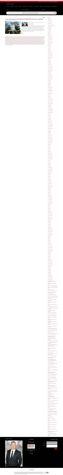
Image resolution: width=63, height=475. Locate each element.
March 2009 (49, 273)
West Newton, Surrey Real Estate (10, 44)
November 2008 (50, 278)
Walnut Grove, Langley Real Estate (34, 43)
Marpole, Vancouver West (51, 366)
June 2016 (49, 161)
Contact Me (36, 6)
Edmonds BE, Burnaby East (15, 39)
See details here (31, 24)
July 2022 (49, 80)
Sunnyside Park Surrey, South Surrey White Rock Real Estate (52, 411)
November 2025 (50, 39)
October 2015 (50, 170)
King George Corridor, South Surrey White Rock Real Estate (52, 360)
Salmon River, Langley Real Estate (39, 42)
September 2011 (50, 234)
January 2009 (50, 276)
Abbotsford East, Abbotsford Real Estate (12, 36)
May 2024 (49, 61)
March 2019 (49, 119)
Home (8, 6)
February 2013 (50, 212)
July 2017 (49, 145)
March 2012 (49, 227)
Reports (41, 6)
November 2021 (50, 90)
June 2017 (49, 147)
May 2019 (49, 116)
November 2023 (50, 67)
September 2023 (50, 70)
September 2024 (50, 57)
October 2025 (50, 41)
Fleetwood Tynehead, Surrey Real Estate (33, 39)
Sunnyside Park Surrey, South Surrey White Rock (52, 409)
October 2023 (50, 68)
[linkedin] (32, 453)
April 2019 (49, 118)
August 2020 (49, 105)
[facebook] (30, 453)
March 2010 (49, 259)
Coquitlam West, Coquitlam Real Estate (10, 38)
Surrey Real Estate (24, 43)
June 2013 (49, 206)
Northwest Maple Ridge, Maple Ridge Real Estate (52, 381)
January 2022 (50, 89)
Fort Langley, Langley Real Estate (40, 39)
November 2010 (50, 247)
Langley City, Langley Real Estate (52, 363)
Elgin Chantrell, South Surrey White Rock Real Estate (24, 39)
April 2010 (49, 257)
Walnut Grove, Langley (28, 43)
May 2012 (49, 224)
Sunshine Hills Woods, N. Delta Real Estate (18, 43)
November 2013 (50, 199)
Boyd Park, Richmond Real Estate (53, 296)
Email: (44, 443)
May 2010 (49, 256)
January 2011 (50, 246)
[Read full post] (13, 28)
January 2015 (50, 183)
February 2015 (50, 182)
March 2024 (49, 64)
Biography (31, 6)
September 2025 (50, 42)
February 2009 (50, 275)
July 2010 (49, 253)
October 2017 (50, 141)
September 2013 (50, 202)
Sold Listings (49, 23)
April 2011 (49, 241)
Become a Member (25, 9)
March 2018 (49, 134)
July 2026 (49, 29)
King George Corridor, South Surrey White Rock (29, 40)
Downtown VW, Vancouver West (38, 38)
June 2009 (49, 269)
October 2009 (50, 263)
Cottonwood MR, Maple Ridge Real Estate (18, 38)
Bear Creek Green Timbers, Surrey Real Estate (52, 293)
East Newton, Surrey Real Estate (10, 39)
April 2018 (49, 132)
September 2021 (50, 93)
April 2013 (49, 209)
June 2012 (49, 222)
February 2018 (50, 135)
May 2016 (49, 163)
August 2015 (49, 173)
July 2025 (49, 45)
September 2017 (50, 142)
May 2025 (49, 48)
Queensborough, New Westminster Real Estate (23, 42)
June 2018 (49, 129)
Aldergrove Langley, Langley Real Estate (33, 36)
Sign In (6, 1)
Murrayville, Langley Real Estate (17, 41)
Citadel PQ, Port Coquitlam (52, 312)
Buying (16, 6)
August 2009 (49, 266)
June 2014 (49, 190)
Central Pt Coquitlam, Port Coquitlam (12, 21)
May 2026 (49, 32)
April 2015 (49, 179)
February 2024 (50, 65)
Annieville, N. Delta (39, 36)
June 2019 (49, 115)
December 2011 (50, 230)
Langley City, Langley (51, 361)
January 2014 (50, 198)
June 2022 (49, 81)
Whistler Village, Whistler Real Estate (24, 44)
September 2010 (50, 250)
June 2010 (49, 254)
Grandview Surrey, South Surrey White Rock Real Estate (52, 345)
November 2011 (50, 231)
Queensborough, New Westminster (15, 42)
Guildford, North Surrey (51, 346)
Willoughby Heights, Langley (41, 44)
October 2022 (50, 77)
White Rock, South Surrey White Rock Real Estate (33, 44)
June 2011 (49, 238)
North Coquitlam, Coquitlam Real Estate (35, 41)
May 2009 (49, 270)
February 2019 (50, 121)
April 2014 (49, 193)
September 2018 (50, 128)
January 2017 (50, 154)
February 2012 (50, 228)
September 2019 (50, 112)
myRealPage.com (31, 470)
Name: (45, 442)
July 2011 (49, 237)
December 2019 (50, 109)
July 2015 (49, 174)
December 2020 (50, 99)
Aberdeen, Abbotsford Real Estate (19, 36)
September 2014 (50, 186)
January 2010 (50, 260)
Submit (56, 448)
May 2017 (49, 148)
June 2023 (49, 73)
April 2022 (49, 84)
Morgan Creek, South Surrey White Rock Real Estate (52, 372)
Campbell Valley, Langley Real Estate (10, 37)
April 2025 (49, 49)
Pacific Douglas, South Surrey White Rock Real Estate (52, 386)
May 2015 (49, 177)
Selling (20, 6)
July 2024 (49, 58)
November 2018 (50, 125)
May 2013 (49, 208)
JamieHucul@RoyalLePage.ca (31, 443)
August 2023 (49, 71)
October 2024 (50, 55)
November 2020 (50, 100)
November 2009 (50, 262)
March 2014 (49, 195)
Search (55, 13)
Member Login (25, 6)
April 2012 (49, 225)
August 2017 (49, 144)
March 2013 (49, 211)
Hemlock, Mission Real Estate (22, 40)
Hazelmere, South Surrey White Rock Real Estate (14, 40)
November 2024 (50, 54)
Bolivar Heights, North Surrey (52, 294)
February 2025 (50, 52)
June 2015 (49, 176)
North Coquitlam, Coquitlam (29, 41)
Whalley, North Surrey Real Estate (16, 44)
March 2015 (49, 180)
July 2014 (49, 189)
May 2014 (49, 192)
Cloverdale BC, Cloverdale (52, 315)
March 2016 (49, 166)
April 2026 (49, 33)
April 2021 (49, 96)
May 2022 (49, 83)
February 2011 (50, 244)
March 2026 (49, 35)
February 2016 (50, 167)
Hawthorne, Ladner (7, 40)
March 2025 (49, 51)
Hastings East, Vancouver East (52, 350)
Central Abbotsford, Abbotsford (24, 37)
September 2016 (50, 158)
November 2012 (50, 215)
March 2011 (49, 243)
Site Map (43, 9)
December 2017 (50, 138)
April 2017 (49, 150)
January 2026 (50, 38)
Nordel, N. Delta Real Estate (23, 41)
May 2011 (49, 240)
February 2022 (50, 87)
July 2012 (49, 221)
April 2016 (49, 164)
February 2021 (50, 97)
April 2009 (49, 272)
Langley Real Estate (51, 364)
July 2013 (49, 205)
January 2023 (50, 74)
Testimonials (54, 6)
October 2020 (50, 102)
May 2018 (49, 131)
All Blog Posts (50, 19)
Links (8, 9)
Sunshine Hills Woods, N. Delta (11, 43)
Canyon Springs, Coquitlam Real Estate (17, 37)
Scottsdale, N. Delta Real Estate (52, 403)
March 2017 (49, 151)
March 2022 (49, 86)
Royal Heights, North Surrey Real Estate (32, 42)
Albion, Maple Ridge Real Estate (26, 36)
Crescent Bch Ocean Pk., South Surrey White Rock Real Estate (29, 38)
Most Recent (50, 26)
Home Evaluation (47, 6)
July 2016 (49, 160)
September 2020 (50, 103)
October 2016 (50, 157)
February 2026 (50, 36)
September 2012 (50, 218)
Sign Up (9, 1)
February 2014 (50, 196)
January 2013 (50, 214)
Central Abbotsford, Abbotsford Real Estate (32, 37)
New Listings (50, 20)
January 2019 (50, 122)
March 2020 (49, 106)
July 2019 (49, 113)
